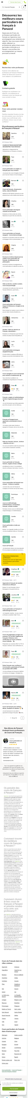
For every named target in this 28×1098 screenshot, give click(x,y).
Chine (15, 1041)
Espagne (4, 1044)
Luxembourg (17, 1047)
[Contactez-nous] (25, 2)
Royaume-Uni (17, 1054)
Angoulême (5, 970)
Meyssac (4, 1003)
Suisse (3, 1057)
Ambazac (16, 967)
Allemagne (4, 1035)
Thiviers (16, 1018)
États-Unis (17, 1060)
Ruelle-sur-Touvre (6, 1009)
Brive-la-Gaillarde (18, 974)
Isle (15, 992)
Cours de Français (16, 1070)
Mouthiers (17, 1003)
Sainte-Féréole (18, 1012)
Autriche (4, 1038)
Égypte (16, 1057)
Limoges (4, 999)
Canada (4, 1041)
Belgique (16, 1038)
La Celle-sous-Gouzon (5, 995)
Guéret (3, 992)
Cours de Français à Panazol (9, 1071)
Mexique (4, 1050)
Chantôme (4, 978)
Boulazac (4, 974)
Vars (3, 1024)
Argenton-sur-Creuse (18, 970)
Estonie (16, 1044)
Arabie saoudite (18, 1035)
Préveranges (5, 1006)
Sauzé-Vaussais (6, 1015)
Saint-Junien (17, 1009)
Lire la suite (6, 757)
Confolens (4, 981)
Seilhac (16, 1015)
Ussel (15, 1021)
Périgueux (17, 1006)
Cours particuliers (6, 1070)
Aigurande (4, 967)
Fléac (3, 984)
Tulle (3, 1021)
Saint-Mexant (5, 1012)
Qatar (3, 1054)
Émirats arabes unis (7, 1060)
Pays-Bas (16, 1050)
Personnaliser (13, 1092)
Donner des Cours (15, 2)
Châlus (16, 978)
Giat (3, 988)
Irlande (3, 1047)
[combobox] (11, 7)
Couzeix (16, 981)
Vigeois (16, 1024)
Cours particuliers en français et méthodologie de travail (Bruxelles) (15, 741)
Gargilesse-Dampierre (17, 984)
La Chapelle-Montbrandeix (18, 995)
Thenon (4, 1018)
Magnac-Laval (18, 999)
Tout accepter (14, 1088)
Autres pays (5, 1063)
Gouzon (16, 988)
